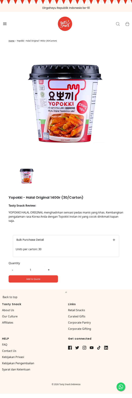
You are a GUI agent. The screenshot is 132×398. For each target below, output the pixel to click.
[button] (26, 176)
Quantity (14, 263)
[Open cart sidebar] (127, 24)
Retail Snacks (76, 310)
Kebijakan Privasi (13, 357)
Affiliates (7, 322)
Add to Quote (33, 278)
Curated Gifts (76, 316)
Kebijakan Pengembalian (18, 363)
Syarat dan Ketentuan (16, 369)
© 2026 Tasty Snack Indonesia (66, 384)
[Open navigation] (4, 24)
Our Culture (10, 316)
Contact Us (9, 351)
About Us (8, 310)
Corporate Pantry (79, 322)
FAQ (4, 344)
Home (11, 40)
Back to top (10, 297)
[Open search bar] (118, 24)
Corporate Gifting (79, 329)
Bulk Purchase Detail (30, 240)
